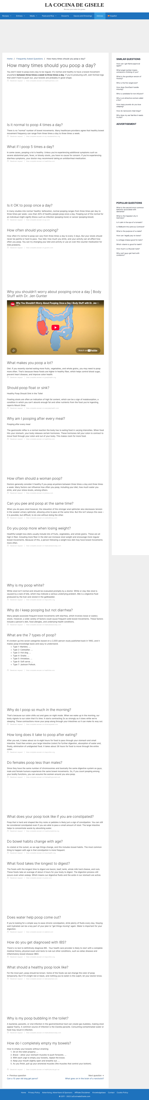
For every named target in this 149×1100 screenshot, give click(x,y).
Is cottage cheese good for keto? (129, 240)
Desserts (65, 16)
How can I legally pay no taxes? (128, 236)
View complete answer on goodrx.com (39, 248)
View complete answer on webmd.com (39, 932)
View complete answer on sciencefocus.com (41, 518)
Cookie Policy (122, 1092)
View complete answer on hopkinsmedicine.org (42, 831)
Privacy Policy (34, 1092)
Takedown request (16, 81)
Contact (111, 1092)
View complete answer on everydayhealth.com (42, 408)
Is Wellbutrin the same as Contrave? (130, 227)
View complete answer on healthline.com (40, 161)
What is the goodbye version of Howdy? (128, 77)
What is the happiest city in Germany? (127, 217)
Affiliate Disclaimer (82, 1092)
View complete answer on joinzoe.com (39, 493)
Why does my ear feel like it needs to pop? (129, 116)
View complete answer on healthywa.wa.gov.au (42, 1069)
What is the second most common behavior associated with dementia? (130, 209)
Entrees (19, 16)
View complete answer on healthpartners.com (42, 81)
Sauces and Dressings (83, 16)
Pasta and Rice (48, 16)
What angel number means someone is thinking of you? (127, 71)
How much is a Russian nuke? (128, 249)
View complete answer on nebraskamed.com (41, 979)
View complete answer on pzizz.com (39, 878)
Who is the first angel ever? (127, 83)
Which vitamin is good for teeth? (129, 244)
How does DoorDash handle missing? (127, 88)
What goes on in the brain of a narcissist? (84, 1078)
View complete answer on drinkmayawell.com (42, 724)
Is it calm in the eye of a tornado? (129, 222)
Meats (32, 16)
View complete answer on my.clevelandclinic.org (43, 136)
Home (10, 59)
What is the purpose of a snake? (129, 231)
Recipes (5, 16)
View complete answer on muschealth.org (41, 853)
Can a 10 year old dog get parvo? (22, 1078)
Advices (100, 16)
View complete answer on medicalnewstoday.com (43, 546)
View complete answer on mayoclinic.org (40, 600)
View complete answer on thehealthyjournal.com (43, 777)
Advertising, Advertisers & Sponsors (57, 1092)
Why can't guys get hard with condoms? (127, 254)
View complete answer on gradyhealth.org (41, 377)
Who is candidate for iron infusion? (129, 94)
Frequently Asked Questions (29, 59)
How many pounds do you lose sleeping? (128, 105)
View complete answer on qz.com (38, 220)
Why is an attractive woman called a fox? (129, 99)
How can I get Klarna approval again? (128, 65)
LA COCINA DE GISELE (74, 5)
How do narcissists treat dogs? (128, 111)
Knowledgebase (99, 1092)
